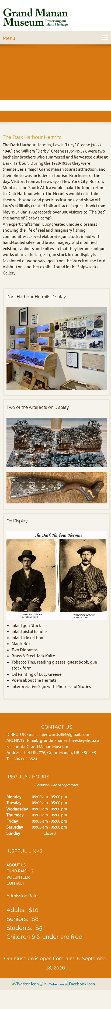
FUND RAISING (19, 871)
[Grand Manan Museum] (37, 16)
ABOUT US (16, 865)
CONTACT (15, 883)
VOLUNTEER (18, 877)
